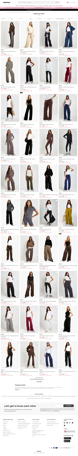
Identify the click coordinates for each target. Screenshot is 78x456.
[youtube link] (72, 422)
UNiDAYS (5, 428)
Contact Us (20, 428)
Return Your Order (22, 421)
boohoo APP (6, 435)
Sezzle (4, 427)
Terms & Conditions (36, 423)
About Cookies (35, 425)
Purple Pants (44, 396)
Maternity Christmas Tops (70, 396)
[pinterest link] (67, 422)
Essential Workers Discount (9, 433)
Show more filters (60, 18)
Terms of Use (35, 427)
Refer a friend (50, 425)
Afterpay (5, 423)
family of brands (44, 409)
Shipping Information (23, 425)
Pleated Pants (30, 396)
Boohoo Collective (7, 432)
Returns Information (22, 427)
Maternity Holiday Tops (32, 398)
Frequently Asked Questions (24, 423)
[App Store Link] (67, 439)
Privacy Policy (35, 421)
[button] (68, 2)
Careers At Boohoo (51, 421)
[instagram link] (64, 422)
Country (65, 428)
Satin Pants (37, 396)
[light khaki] (59, 233)
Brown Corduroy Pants (59, 396)
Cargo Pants (4, 396)
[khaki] (22, 92)
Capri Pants (17, 396)
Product (34, 428)
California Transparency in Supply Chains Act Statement (38, 432)
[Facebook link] (69, 422)
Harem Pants (24, 396)
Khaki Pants (11, 396)
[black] (20, 92)
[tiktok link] (64, 425)
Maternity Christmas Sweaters (44, 398)
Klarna (4, 425)
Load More (39, 381)
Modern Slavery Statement (53, 423)
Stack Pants (50, 396)
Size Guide (5, 421)
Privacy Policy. (56, 410)
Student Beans (6, 430)
